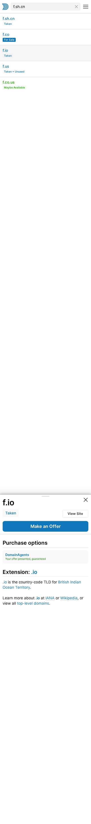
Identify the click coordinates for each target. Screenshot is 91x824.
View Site (75, 514)
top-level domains (33, 603)
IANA (50, 598)
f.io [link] (8, 502)
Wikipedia (69, 598)
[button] (45, 526)
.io (5, 582)
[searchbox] (45, 7)
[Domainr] (5, 6)
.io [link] (34, 572)
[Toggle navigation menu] (85, 6)
